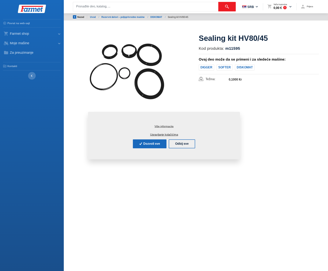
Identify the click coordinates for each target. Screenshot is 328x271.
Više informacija (164, 126)
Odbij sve (182, 143)
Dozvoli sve (151, 143)
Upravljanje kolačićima (164, 134)
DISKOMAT (156, 17)
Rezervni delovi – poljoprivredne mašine (123, 17)
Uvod (93, 17)
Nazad (80, 17)
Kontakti (12, 66)
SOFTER (224, 67)
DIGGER (206, 67)
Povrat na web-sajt (18, 23)
